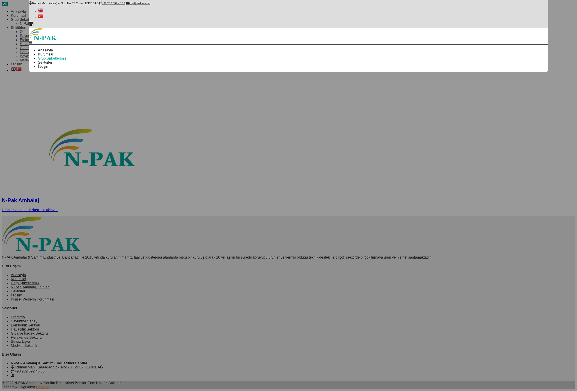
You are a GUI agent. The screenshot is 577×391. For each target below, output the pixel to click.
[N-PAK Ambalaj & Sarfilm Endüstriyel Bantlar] (43, 39)
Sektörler (45, 62)
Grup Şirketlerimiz (52, 58)
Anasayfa (45, 50)
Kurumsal (45, 54)
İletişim (43, 66)
